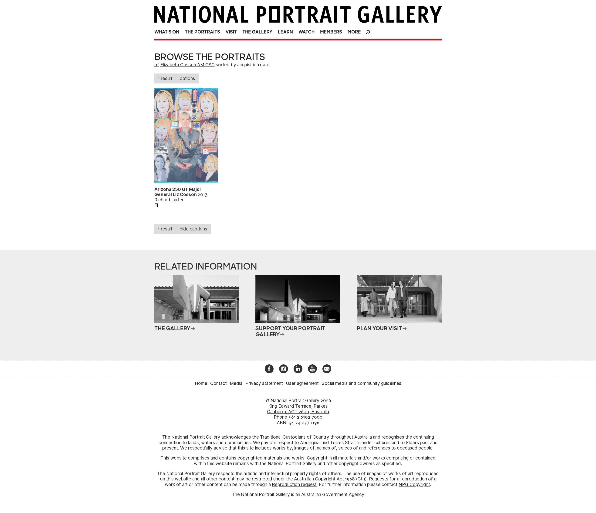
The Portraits (202, 32)
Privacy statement (264, 383)
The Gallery (257, 32)
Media (236, 383)
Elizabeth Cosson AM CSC (187, 64)
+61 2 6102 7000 (305, 417)
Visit (231, 32)
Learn (285, 32)
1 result (165, 78)
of (156, 64)
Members (331, 32)
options (187, 78)
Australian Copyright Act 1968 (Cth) (330, 479)
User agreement (302, 383)
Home (201, 383)
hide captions (193, 229)
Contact (218, 383)
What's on (166, 32)
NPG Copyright (414, 484)
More (354, 32)
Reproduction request (294, 484)
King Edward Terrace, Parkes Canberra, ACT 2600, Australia (298, 408)
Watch (306, 32)
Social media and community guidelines (361, 383)
